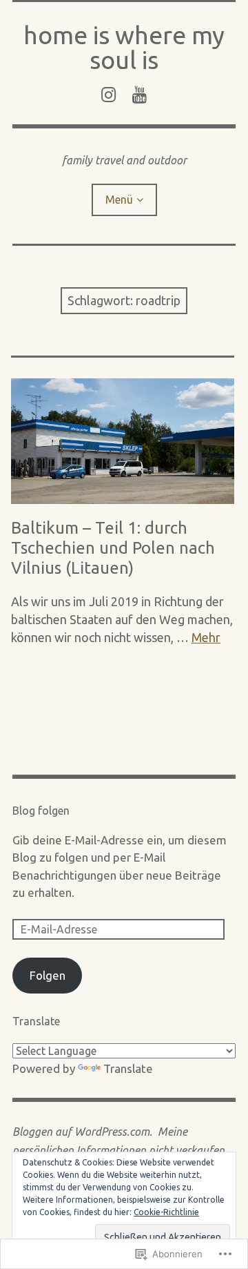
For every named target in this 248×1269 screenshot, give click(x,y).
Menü (119, 199)
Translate (128, 1068)
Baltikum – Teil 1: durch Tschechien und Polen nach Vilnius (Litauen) (113, 548)
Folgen (47, 975)
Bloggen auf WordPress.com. (82, 1131)
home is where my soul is (124, 47)
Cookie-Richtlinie (166, 1212)
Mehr (206, 637)
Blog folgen (41, 810)
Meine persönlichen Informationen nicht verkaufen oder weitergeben (118, 1149)
